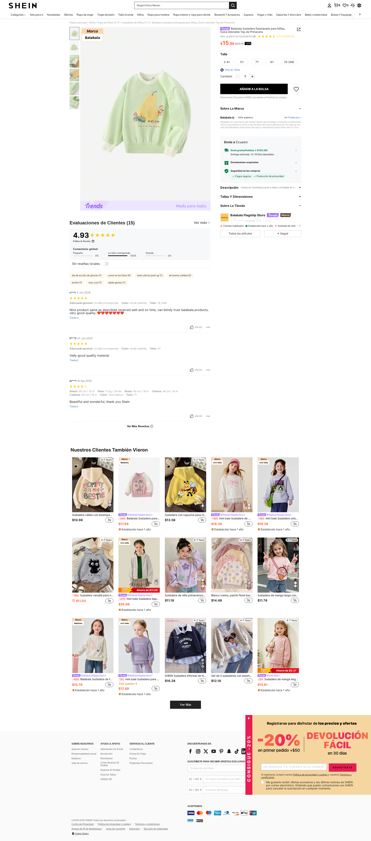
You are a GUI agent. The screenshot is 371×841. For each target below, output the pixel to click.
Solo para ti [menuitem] (36, 14)
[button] (352, 5)
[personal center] (329, 5)
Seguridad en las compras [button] (245, 171)
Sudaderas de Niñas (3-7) (136, 22)
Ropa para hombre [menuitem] (158, 14)
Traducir (74, 317)
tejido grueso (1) (116, 282)
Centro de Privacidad (82, 824)
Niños (92, 22)
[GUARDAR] (296, 89)
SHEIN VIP (106, 779)
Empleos (76, 758)
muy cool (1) (95, 282)
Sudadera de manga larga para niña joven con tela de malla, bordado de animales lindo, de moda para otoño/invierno (278, 679)
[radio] (226, 62)
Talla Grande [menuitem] (125, 14)
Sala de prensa (79, 763)
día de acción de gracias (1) (86, 275)
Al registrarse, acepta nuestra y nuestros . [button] (306, 776)
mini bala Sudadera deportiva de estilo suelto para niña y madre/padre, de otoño (139, 598)
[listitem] (93, 494)
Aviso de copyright (115, 828)
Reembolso (106, 758)
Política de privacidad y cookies (114, 824)
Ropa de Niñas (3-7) (109, 22)
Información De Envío (111, 749)
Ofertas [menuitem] (68, 14)
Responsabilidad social (83, 753)
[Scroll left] (355, 14)
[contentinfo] (245, 813)
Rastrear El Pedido (110, 770)
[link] (337, 5)
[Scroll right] (359, 14)
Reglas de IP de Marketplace (86, 828)
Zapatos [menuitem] (248, 14)
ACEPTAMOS (194, 806)
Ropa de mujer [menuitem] (85, 14)
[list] (218, 751)
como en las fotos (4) (119, 275)
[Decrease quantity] (237, 76)
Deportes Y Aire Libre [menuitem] (288, 14)
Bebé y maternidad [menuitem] (316, 14)
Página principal (78, 22)
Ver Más (185, 704)
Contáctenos (136, 749)
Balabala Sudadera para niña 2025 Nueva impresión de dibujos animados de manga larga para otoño (139, 518)
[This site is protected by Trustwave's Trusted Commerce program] (190, 820)
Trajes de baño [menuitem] (105, 14)
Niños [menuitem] (140, 14)
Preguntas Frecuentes (141, 763)
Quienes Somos (79, 749)
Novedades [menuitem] (53, 14)
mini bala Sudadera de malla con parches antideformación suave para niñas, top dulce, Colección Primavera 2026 (232, 518)
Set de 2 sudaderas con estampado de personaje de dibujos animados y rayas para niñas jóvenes (232, 675)
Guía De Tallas (108, 774)
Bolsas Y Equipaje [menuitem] (341, 14)
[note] (135, 529)
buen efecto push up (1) (150, 275)
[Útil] (191, 327)
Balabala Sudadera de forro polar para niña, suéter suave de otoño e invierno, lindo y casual (93, 679)
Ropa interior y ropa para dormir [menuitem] (192, 14)
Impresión (134, 828)
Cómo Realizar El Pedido (109, 764)
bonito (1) (77, 282)
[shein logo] (23, 5)
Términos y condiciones (147, 824)
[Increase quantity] (252, 76)
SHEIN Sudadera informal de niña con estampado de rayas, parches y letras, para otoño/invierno (185, 675)
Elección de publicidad (156, 828)
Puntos (133, 758)
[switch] (105, 264)
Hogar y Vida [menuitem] (264, 14)
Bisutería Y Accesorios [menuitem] (227, 14)
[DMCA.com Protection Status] (199, 820)
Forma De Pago (137, 753)
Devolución (106, 753)
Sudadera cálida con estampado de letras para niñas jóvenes (92, 514)
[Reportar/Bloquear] (208, 327)
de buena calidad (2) (180, 275)
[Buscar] (233, 5)
